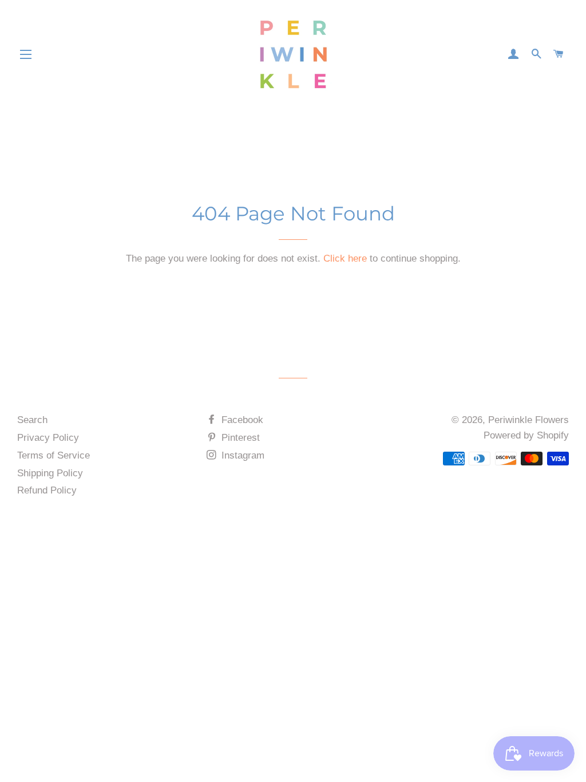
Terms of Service (53, 455)
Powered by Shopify (526, 435)
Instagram (241, 455)
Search (32, 419)
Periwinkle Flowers (528, 419)
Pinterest (239, 437)
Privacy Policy (48, 437)
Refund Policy (47, 490)
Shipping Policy (50, 473)
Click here (345, 258)
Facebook (241, 419)
